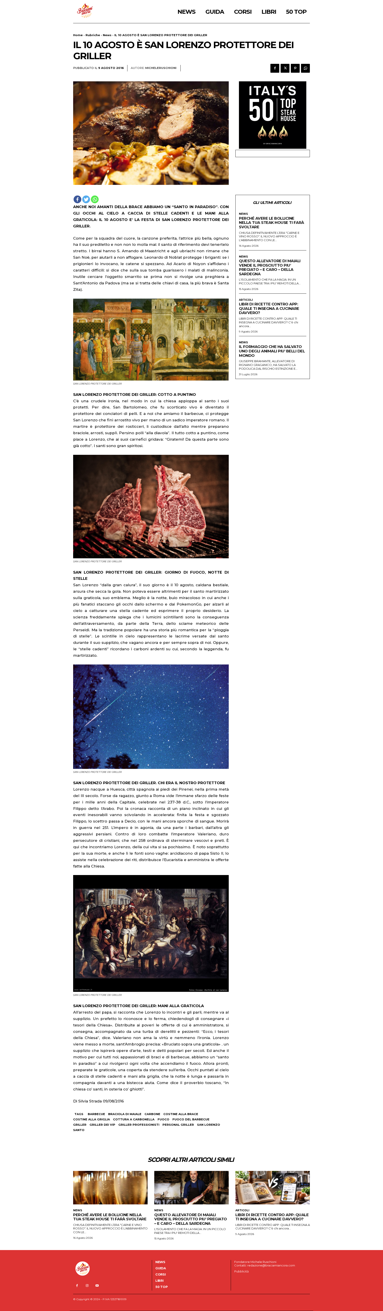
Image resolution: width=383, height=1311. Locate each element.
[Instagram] (87, 1286)
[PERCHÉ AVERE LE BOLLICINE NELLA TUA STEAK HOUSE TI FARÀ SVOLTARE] (110, 1187)
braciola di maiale (124, 1114)
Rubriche (93, 35)
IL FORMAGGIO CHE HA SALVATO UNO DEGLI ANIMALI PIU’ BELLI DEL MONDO (272, 351)
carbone (152, 1114)
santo (78, 1130)
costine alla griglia (91, 1119)
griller (79, 1124)
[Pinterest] (295, 68)
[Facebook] (274, 68)
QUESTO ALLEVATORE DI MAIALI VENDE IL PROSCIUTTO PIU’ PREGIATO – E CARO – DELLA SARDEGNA (270, 267)
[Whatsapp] (95, 199)
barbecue (96, 1114)
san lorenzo (208, 1124)
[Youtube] (97, 1286)
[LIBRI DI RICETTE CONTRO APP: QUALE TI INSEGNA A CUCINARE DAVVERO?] (272, 1187)
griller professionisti (138, 1124)
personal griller (178, 1124)
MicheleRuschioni (160, 68)
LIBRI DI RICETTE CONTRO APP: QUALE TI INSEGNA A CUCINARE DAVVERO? (269, 308)
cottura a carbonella (133, 1119)
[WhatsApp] (305, 68)
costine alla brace (180, 1114)
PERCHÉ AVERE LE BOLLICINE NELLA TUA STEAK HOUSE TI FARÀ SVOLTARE (271, 222)
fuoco (163, 1119)
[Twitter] (285, 68)
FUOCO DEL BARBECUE (190, 1119)
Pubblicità (241, 1271)
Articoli (246, 299)
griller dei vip (102, 1124)
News (107, 35)
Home (78, 35)
